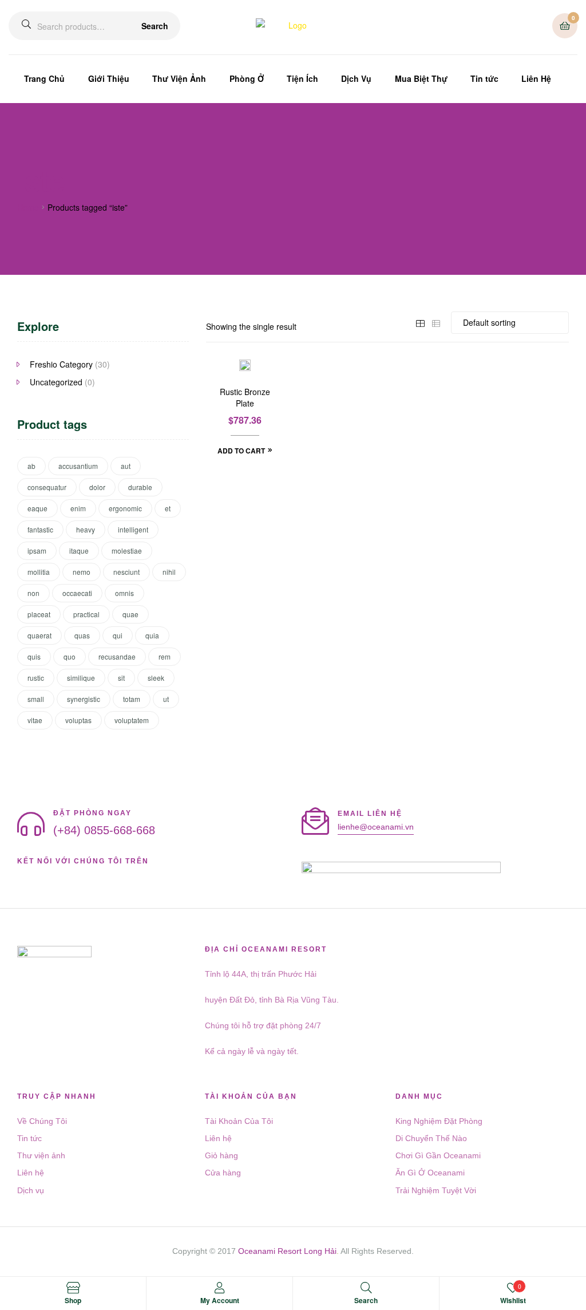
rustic (35, 677)
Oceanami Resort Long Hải (287, 1251)
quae (130, 614)
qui (117, 635)
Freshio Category (61, 364)
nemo (81, 572)
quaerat (39, 635)
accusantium (78, 466)
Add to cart (241, 450)
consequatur (46, 487)
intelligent (133, 529)
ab (31, 466)
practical (86, 614)
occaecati (77, 593)
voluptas (78, 720)
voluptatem (131, 720)
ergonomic (125, 508)
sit (121, 677)
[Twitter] (63, 874)
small (35, 699)
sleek (156, 677)
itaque (79, 550)
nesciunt (126, 572)
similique (81, 677)
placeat (38, 614)
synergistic (83, 699)
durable (140, 487)
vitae (34, 720)
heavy (85, 529)
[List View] (436, 322)
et (168, 508)
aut (125, 466)
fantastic (40, 529)
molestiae (127, 550)
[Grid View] (420, 322)
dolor (97, 487)
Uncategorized (56, 382)
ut (166, 699)
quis (34, 656)
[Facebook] (21, 874)
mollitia (38, 572)
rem (165, 656)
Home (28, 207)
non (33, 593)
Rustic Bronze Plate (245, 397)
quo (70, 656)
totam (131, 699)
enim (78, 508)
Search (154, 25)
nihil (169, 572)
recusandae (117, 656)
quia (152, 635)
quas (82, 635)
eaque (37, 508)
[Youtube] (42, 874)
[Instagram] (83, 874)
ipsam (36, 550)
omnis (124, 593)
